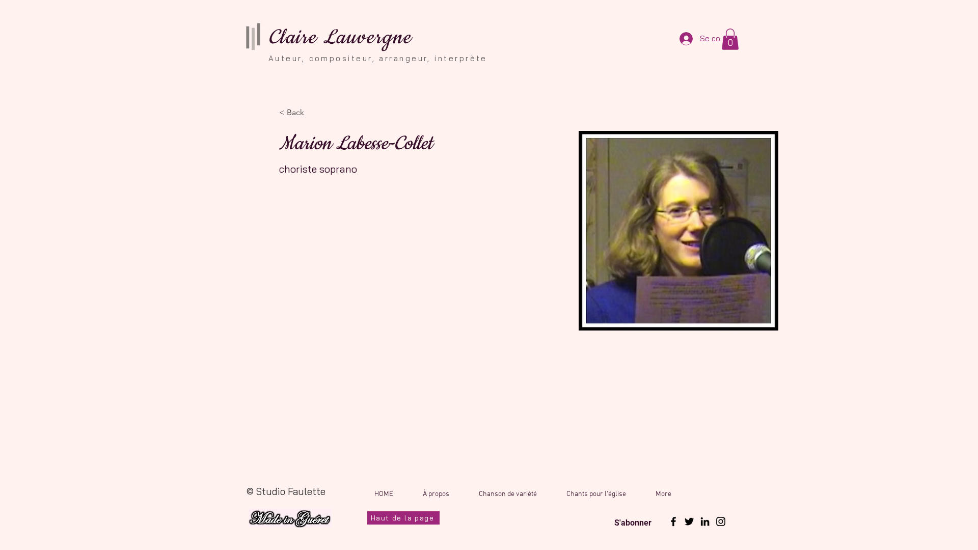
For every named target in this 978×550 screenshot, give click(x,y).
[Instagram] (721, 521)
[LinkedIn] (705, 521)
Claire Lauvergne (339, 37)
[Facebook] (673, 521)
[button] (730, 39)
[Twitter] (689, 521)
